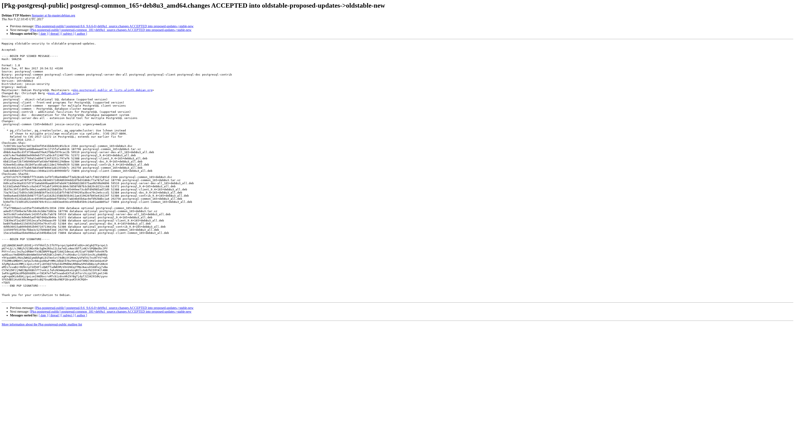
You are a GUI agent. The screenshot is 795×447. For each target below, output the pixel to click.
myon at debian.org (63, 93)
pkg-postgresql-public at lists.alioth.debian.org (112, 90)
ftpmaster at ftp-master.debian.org (53, 15)
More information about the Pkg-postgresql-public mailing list (42, 324)
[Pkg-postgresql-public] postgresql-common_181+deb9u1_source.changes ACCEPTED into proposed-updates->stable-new (111, 30)
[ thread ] (54, 33)
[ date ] (43, 33)
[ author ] (81, 33)
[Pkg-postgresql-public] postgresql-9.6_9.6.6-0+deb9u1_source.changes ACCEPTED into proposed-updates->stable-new (114, 26)
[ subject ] (67, 33)
